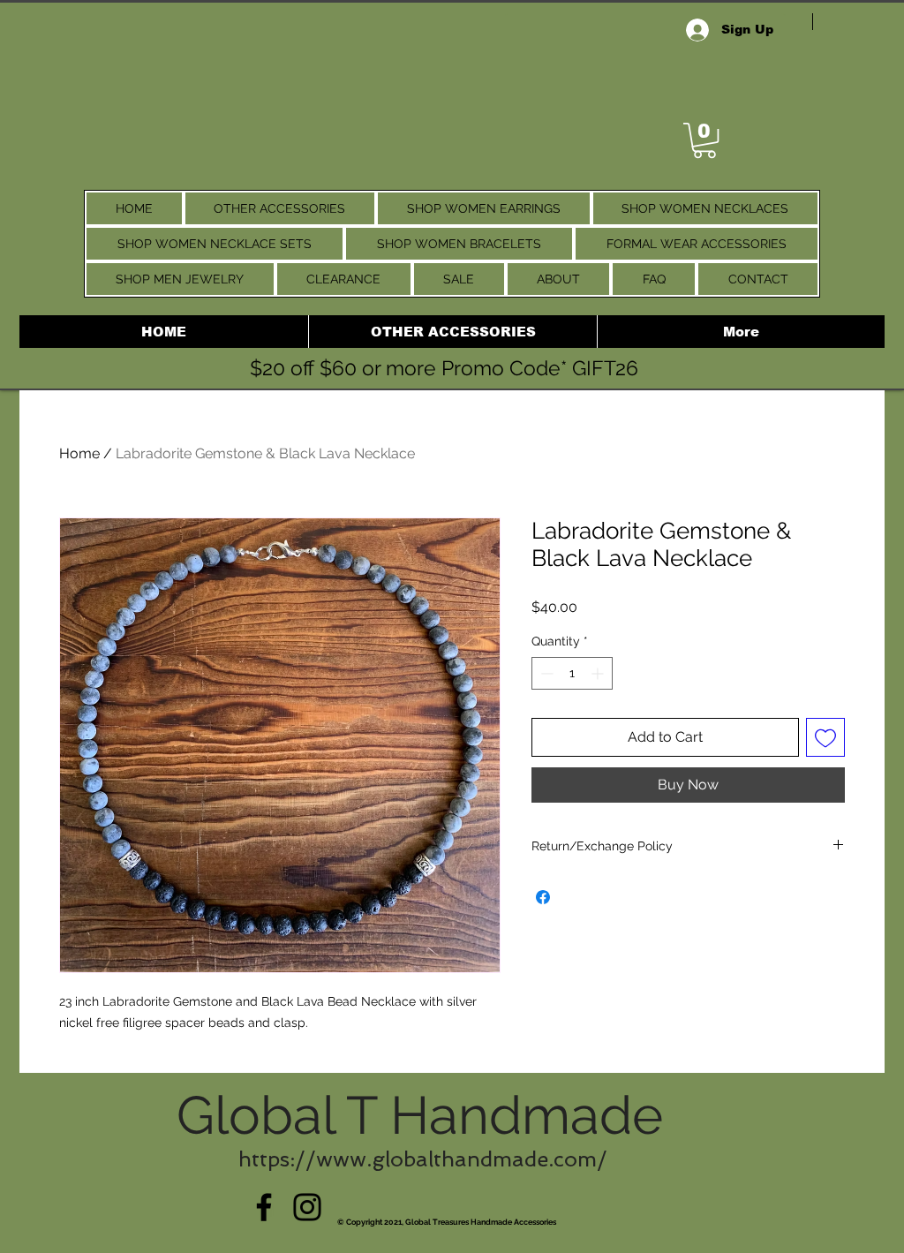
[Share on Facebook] (543, 897)
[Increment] (599, 673)
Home (79, 453)
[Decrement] (545, 673)
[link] (704, 140)
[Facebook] (263, 1207)
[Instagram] (307, 1207)
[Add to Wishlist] (825, 737)
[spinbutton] (572, 673)
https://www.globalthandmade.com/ (422, 1159)
